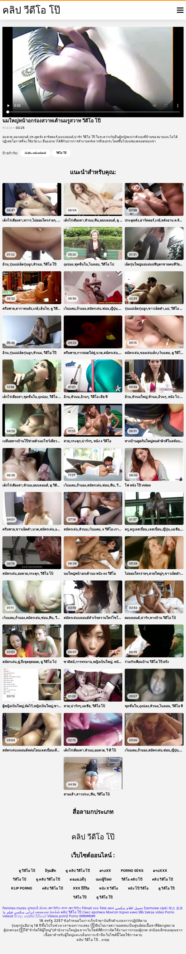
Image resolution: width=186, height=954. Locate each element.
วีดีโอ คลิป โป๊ (131, 879)
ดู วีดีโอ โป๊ (104, 897)
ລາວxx (105, 870)
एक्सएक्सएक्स (87, 916)
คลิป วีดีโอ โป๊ (71, 912)
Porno (73, 916)
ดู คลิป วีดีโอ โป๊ (78, 870)
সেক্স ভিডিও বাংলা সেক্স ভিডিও (64, 908)
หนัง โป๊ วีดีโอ (138, 888)
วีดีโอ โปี (61, 152)
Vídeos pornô (57, 916)
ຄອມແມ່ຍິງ (78, 879)
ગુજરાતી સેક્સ (37, 908)
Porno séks (132, 870)
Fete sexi (107, 908)
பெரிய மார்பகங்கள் (35, 152)
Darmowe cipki (155, 908)
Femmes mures (14, 908)
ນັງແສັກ (50, 870)
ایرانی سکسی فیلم (20, 912)
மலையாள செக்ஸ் (47, 912)
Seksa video (154, 912)
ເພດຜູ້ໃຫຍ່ (104, 879)
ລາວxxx (160, 870)
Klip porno (21, 888)
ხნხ (141, 912)
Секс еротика (93, 912)
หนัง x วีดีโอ (108, 888)
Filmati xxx (90, 908)
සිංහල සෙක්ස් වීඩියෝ (30, 916)
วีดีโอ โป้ (19, 879)
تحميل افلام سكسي (129, 908)
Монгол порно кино (122, 912)
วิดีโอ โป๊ (79, 897)
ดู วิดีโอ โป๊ (166, 888)
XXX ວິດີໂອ (81, 888)
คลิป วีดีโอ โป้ (162, 879)
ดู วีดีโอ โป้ (27, 870)
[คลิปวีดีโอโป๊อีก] (180, 10)
